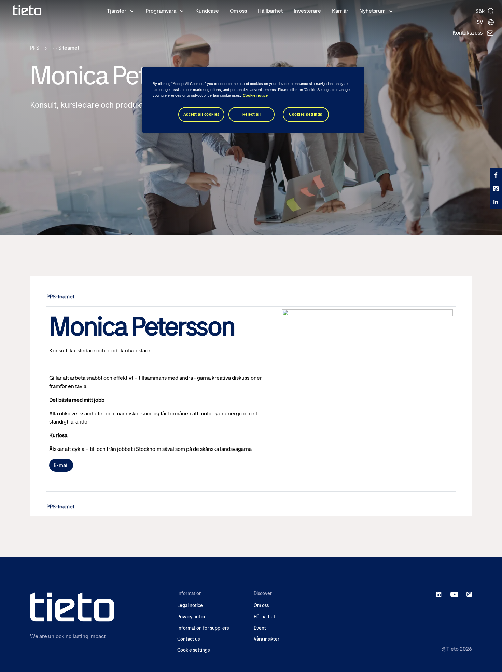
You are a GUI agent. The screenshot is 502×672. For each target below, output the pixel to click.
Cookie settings (193, 650)
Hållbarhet (270, 10)
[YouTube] (454, 594)
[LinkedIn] (439, 594)
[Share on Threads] (496, 189)
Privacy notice (192, 617)
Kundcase (207, 10)
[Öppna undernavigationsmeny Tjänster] (132, 10)
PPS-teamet (60, 296)
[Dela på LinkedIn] (496, 202)
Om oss (238, 10)
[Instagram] (469, 594)
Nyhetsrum (372, 10)
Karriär (340, 10)
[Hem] (27, 10)
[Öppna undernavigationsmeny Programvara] (182, 10)
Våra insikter (266, 639)
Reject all (251, 114)
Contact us (188, 639)
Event (260, 628)
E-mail (61, 465)
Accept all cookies (201, 114)
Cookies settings (305, 114)
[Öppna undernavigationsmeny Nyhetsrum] (391, 10)
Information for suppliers (203, 628)
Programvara (160, 10)
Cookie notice (255, 95)
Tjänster (116, 10)
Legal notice (190, 605)
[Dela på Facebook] (496, 175)
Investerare (307, 10)
